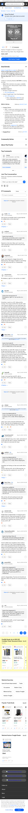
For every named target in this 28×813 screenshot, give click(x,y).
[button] (6, 47)
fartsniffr (6, 372)
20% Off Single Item (10, 96)
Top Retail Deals (17, 7)
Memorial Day (7, 691)
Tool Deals (25, 7)
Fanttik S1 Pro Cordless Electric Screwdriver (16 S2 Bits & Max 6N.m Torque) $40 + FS (7, 658)
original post (14, 125)
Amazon (4, 665)
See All (24, 641)
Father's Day (18, 687)
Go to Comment (6, 167)
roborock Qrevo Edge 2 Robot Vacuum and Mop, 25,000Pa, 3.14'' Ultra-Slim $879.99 (18, 718)
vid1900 (6, 452)
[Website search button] (22, 4)
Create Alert (10, 18)
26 (4, 760)
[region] (14, 806)
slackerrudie (7, 511)
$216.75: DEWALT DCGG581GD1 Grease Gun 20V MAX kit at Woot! (6, 718)
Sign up (6, 200)
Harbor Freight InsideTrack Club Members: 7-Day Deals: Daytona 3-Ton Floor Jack (7, 750)
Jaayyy (8, 155)
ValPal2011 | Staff (23, 104)
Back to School (8, 7)
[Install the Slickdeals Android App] (14, 775)
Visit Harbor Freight (14, 59)
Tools (20, 683)
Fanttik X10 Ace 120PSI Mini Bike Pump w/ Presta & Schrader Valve (18, 658)
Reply (9, 224)
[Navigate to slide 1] (13, 42)
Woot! (3, 725)
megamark (7, 255)
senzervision (7, 274)
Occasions (7, 687)
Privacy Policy (13, 805)
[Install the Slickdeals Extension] (14, 771)
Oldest (17, 191)
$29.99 (18, 97)
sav (5, 605)
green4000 (7, 562)
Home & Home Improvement (9, 683)
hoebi (5, 213)
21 (4, 47)
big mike (6, 290)
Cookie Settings (9, 809)
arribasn (6, 231)
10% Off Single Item (9, 92)
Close (19, 809)
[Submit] (3, 195)
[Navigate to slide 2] (14, 42)
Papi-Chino (7, 334)
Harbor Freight (4, 70)
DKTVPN (25, 131)
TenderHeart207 (8, 435)
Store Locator (12, 70)
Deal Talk (13, 10)
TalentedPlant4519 (9, 531)
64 (16, 667)
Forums (8, 10)
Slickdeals (3, 10)
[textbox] (12, 182)
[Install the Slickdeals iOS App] (14, 780)
